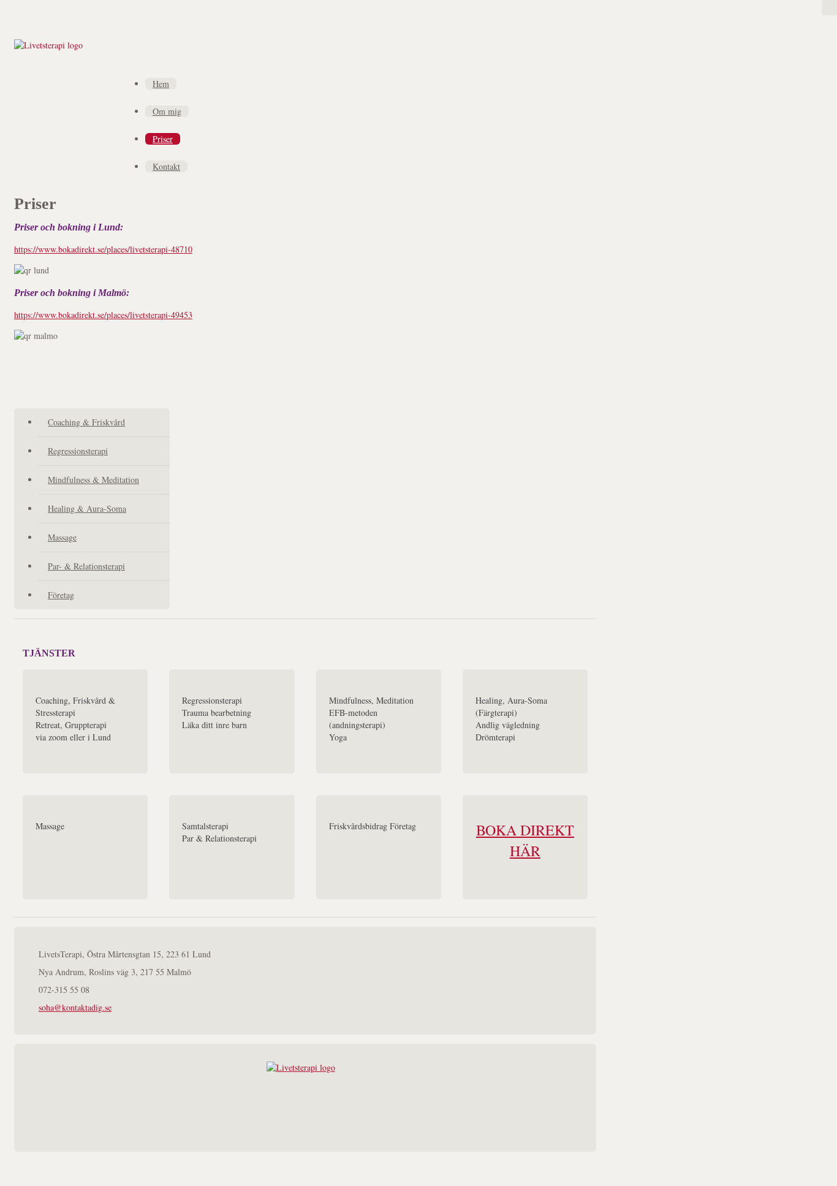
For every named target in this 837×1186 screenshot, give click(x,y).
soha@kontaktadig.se (75, 1007)
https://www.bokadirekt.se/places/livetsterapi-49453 (103, 315)
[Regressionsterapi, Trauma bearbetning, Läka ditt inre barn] (232, 721)
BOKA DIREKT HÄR (525, 840)
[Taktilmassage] (85, 847)
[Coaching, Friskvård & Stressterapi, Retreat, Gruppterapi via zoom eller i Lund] (85, 721)
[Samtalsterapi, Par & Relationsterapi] (232, 847)
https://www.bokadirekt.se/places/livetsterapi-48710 (103, 249)
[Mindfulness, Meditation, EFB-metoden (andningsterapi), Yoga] (379, 721)
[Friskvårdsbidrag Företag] (379, 847)
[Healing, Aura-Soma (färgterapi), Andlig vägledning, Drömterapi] (525, 721)
